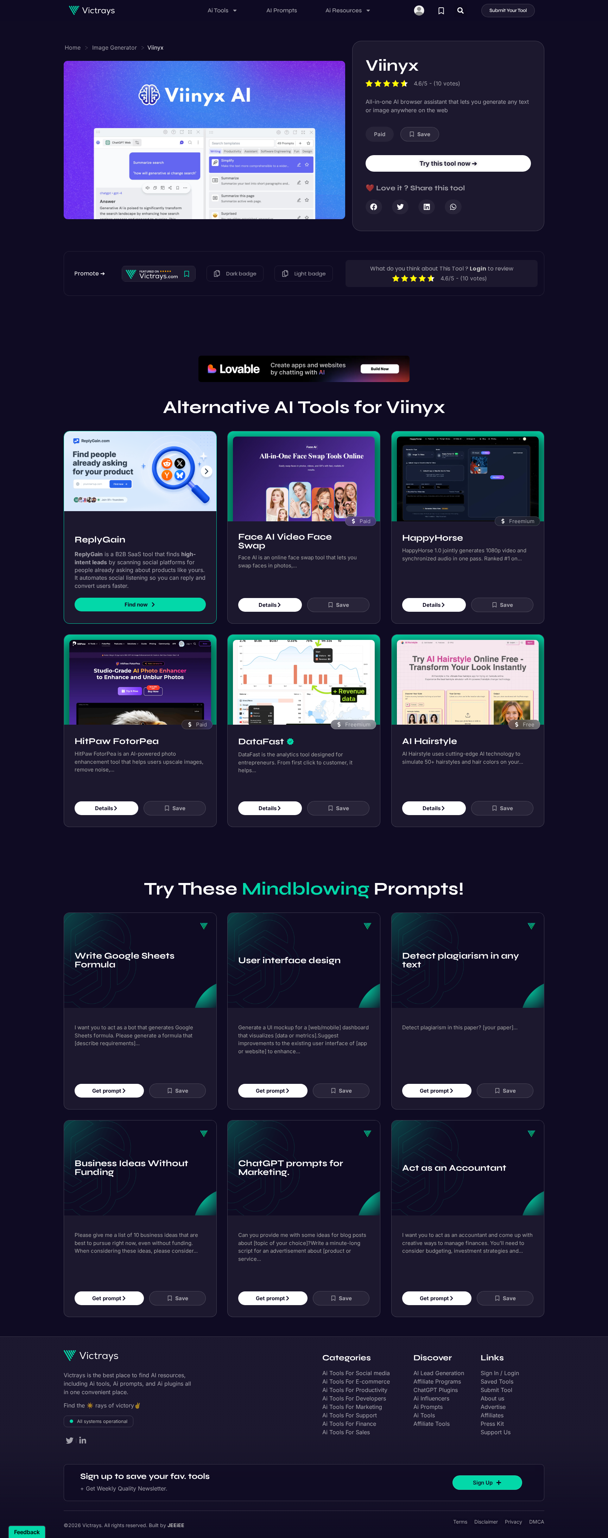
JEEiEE (175, 1525)
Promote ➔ (89, 273)
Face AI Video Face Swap (285, 541)
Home (73, 47)
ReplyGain (100, 539)
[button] (460, 10)
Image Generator (114, 47)
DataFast (261, 741)
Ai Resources (343, 10)
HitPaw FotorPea (117, 741)
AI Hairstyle (429, 741)
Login (478, 269)
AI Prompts (281, 10)
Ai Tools (218, 10)
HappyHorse (432, 537)
